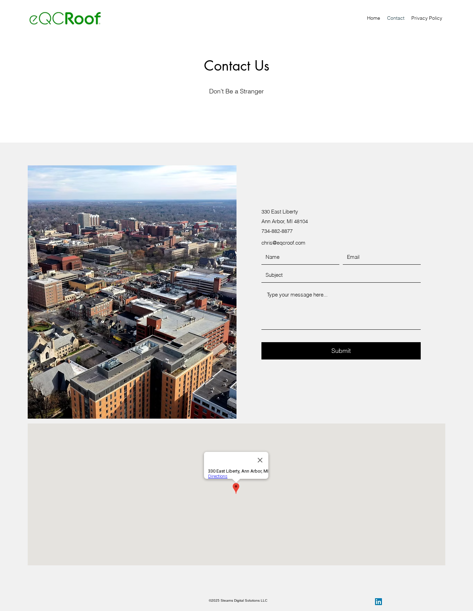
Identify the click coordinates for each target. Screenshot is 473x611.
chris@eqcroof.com (283, 242)
